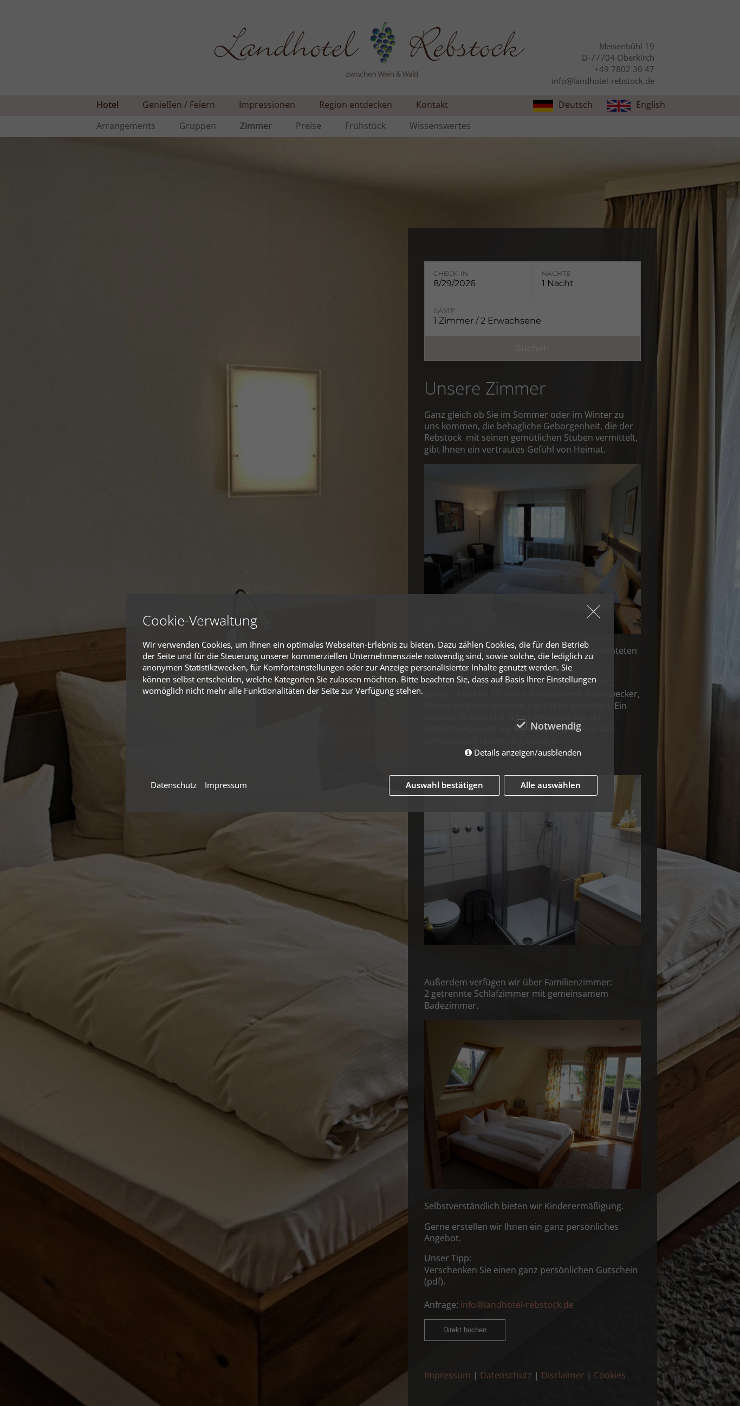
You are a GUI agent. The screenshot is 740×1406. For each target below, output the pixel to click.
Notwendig (555, 726)
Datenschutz (174, 784)
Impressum (226, 784)
